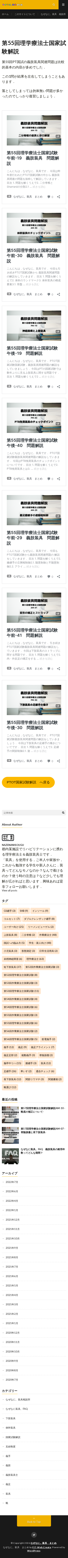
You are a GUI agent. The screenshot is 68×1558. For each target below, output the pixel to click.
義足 (22, 1047)
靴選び (10, 1087)
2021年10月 (13, 1238)
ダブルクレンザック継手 (39, 918)
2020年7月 (12, 1379)
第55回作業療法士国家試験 (20, 1015)
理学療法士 (35, 958)
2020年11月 (13, 1342)
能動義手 (28, 1055)
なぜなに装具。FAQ (17, 1408)
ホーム (5, 14)
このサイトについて (25, 14)
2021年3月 (12, 1304)
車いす (26, 1071)
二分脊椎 (28, 934)
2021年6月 (12, 1276)
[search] (63, 812)
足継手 (10, 1071)
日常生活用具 (48, 950)
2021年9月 (12, 1247)
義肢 (8, 1465)
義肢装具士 (12, 1474)
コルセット (12, 918)
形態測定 (28, 950)
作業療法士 (48, 934)
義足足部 (10, 1055)
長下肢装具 (12, 1079)
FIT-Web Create (41, 1547)
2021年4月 (12, 1295)
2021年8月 (12, 1257)
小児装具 (10, 950)
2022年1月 (12, 1210)
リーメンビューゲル (41, 926)
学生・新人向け (40, 942)
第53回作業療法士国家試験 (20, 982)
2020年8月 (12, 1370)
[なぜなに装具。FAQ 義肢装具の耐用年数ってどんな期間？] (10, 1155)
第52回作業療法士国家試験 (42, 966)
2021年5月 (12, 1285)
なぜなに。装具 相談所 (53, 14)
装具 (46, 1063)
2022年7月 (12, 1181)
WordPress (33, 1550)
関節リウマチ (35, 1079)
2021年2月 (12, 1313)
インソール (40, 910)
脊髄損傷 (46, 1055)
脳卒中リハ (12, 1063)
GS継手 (9, 910)
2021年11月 (13, 1228)
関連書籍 (55, 1079)
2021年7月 (12, 1266)
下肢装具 (10, 1418)
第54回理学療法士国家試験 (20, 1007)
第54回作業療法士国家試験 (20, 999)
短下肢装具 (12, 966)
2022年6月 (12, 1191)
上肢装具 (10, 934)
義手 (9, 1047)
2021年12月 (13, 1219)
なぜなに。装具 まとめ (44, 1543)
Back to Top (34, 1521)
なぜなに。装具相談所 (18, 1399)
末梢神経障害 (13, 958)
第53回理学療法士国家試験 (21, 990)
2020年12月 (13, 1332)
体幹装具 (10, 1427)
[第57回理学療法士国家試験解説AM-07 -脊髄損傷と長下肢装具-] (10, 1135)
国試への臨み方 (14, 942)
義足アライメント (42, 1047)
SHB (24, 910)
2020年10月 (13, 1351)
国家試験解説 (13, 1437)
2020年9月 (12, 1360)
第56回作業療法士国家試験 (20, 1031)
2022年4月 (12, 1200)
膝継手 (31, 1063)
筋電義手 (48, 1039)
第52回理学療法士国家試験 (20, 974)
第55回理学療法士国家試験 (20, 1023)
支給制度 (10, 1446)
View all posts (9, 890)
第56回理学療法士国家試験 (20, 1039)
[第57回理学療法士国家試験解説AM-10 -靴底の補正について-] (10, 1114)
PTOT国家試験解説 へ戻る (28, 782)
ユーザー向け (14, 926)
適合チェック (45, 1071)
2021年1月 (12, 1323)
